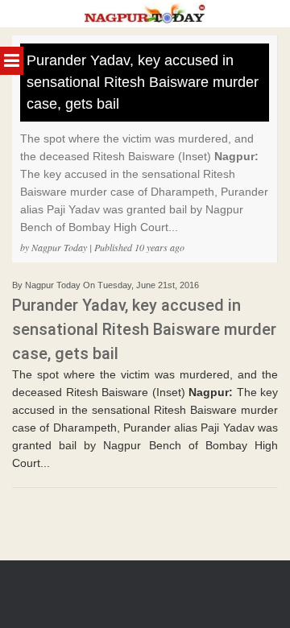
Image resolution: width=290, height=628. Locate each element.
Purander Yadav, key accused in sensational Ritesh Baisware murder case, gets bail (143, 82)
